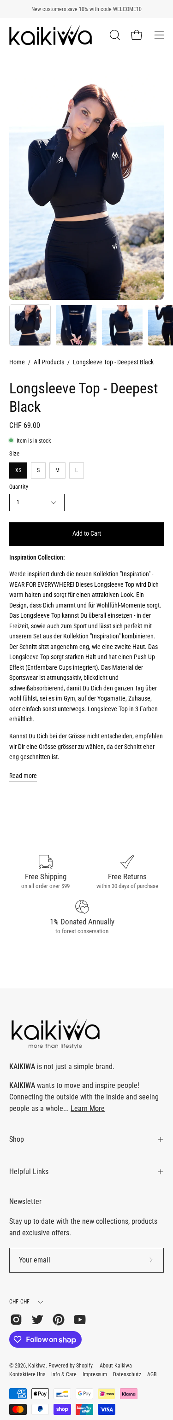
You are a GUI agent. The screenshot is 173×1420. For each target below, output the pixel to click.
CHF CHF (19, 1301)
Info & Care (64, 1374)
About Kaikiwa (116, 1365)
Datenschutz (127, 1374)
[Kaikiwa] (50, 35)
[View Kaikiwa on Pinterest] (59, 1320)
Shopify (84, 1365)
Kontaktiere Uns (27, 1374)
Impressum (95, 1374)
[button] (113, 35)
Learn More (88, 1108)
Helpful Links (28, 1171)
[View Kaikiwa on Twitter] (37, 1320)
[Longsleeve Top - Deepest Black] (30, 325)
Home (17, 362)
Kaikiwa (37, 1365)
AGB (152, 1374)
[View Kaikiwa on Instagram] (16, 1320)
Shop (16, 1139)
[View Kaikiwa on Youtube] (80, 1320)
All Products (49, 362)
